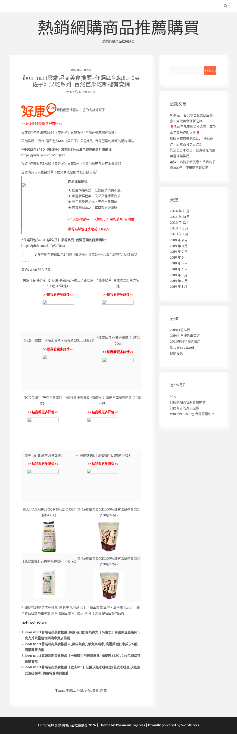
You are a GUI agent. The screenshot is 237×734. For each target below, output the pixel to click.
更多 (87, 690)
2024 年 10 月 (180, 217)
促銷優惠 (176, 353)
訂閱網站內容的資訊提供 (188, 402)
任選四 (70, 690)
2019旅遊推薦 (180, 330)
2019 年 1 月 (178, 287)
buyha (92, 91)
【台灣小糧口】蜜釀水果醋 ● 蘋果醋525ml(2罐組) (58, 340)
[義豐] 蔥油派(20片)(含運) (42, 455)
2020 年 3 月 (179, 234)
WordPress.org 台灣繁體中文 (192, 414)
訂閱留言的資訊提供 (184, 408)
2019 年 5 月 (179, 263)
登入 (173, 396)
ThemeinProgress (130, 725)
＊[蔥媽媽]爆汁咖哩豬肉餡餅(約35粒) (102, 455)
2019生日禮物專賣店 (185, 336)
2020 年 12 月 (180, 222)
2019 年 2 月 (178, 281)
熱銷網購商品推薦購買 (118, 30)
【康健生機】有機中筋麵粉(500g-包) (48, 561)
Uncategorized (81, 69)
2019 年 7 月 (178, 252)
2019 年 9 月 (179, 240)
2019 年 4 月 (179, 269)
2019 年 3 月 (178, 275)
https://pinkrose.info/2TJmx (43, 155)
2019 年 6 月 (179, 257)
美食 (95, 690)
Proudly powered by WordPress (173, 725)
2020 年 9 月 (179, 228)
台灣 (80, 690)
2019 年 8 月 (179, 246)
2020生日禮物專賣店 (185, 341)
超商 (103, 690)
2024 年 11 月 (180, 211)
